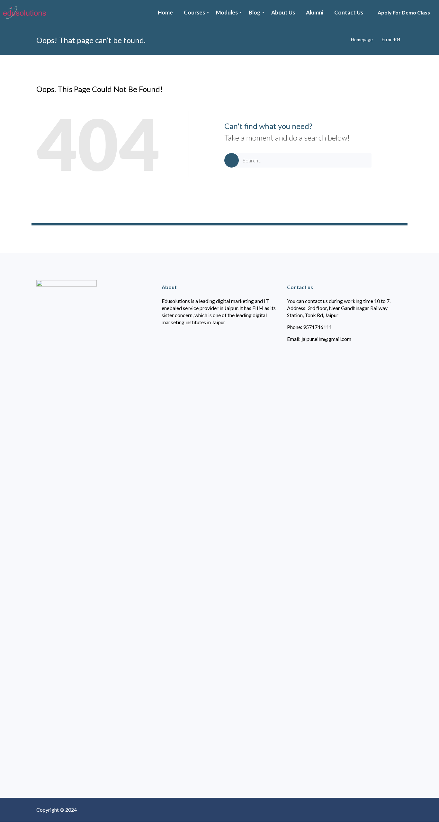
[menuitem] (165, 12)
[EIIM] (26, 12)
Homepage (362, 39)
